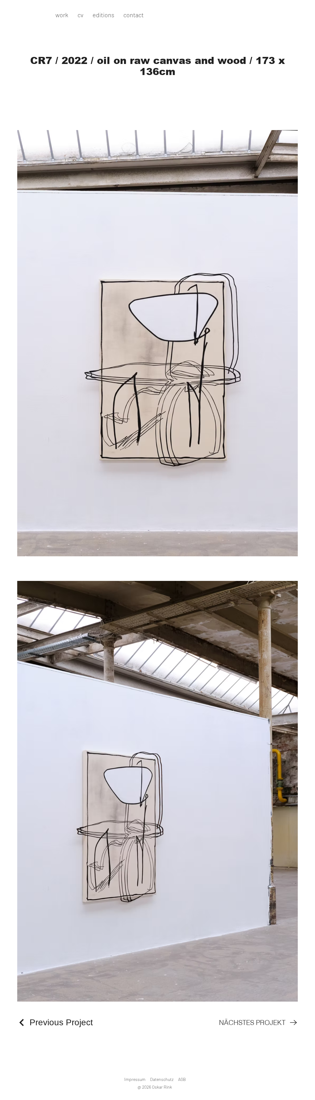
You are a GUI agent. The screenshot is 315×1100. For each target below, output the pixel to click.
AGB (182, 1079)
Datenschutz (161, 1079)
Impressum (135, 1079)
